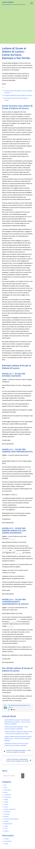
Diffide (6, 800)
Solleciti (6, 831)
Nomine (6, 817)
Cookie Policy (8, 841)
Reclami (6, 821)
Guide (6, 804)
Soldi (5, 829)
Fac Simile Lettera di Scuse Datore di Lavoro (19, 706)
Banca (5, 792)
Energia (6, 802)
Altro (5, 788)
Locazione (7, 814)
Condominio (7, 795)
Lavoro (6, 807)
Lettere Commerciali (9, 809)
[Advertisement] (17, 25)
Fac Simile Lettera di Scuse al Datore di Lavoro (16, 99)
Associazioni (7, 790)
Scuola (6, 826)
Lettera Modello (8, 2)
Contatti (6, 839)
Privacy (6, 844)
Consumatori (7, 797)
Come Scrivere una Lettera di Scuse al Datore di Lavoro (18, 92)
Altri (5, 785)
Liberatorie (7, 812)
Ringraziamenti (8, 824)
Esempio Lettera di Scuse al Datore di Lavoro (18, 95)
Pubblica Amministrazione (11, 819)
